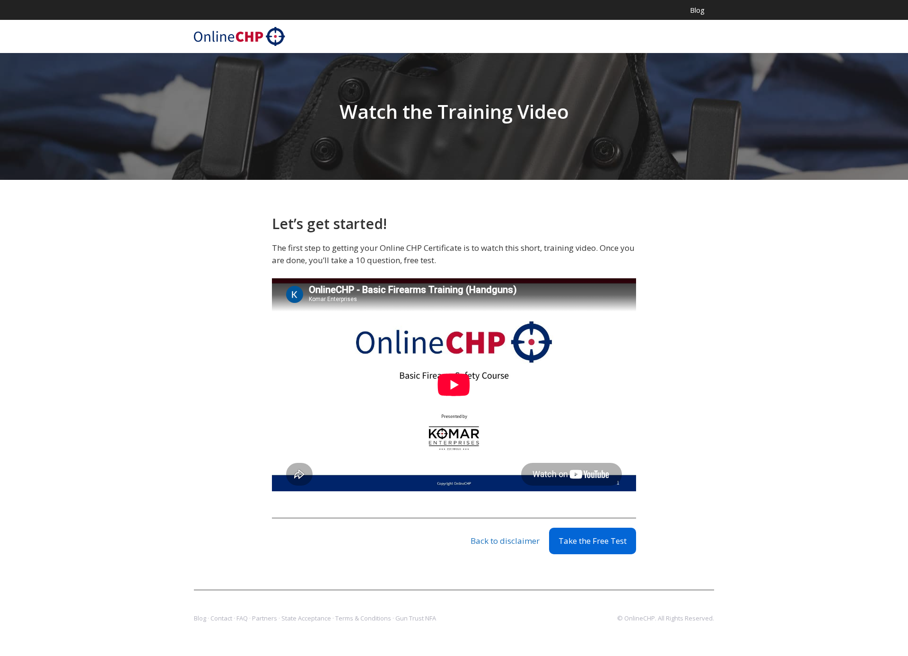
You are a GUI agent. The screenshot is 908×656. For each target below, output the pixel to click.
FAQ (242, 618)
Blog (697, 10)
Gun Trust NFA (415, 618)
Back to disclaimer (505, 540)
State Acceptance (306, 618)
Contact (221, 618)
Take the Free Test (593, 540)
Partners (264, 618)
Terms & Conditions (363, 618)
